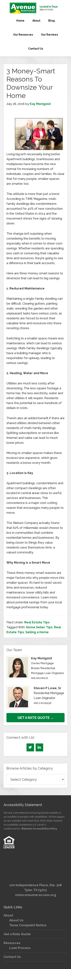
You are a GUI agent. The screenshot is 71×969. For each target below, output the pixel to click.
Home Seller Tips (39, 627)
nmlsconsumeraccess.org (35, 895)
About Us (16, 920)
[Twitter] (30, 747)
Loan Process (19, 948)
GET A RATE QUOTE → (35, 718)
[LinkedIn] (39, 747)
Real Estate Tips (37, 622)
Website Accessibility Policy (39, 828)
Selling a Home (37, 632)
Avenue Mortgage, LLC (35, 8)
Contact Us (12, 957)
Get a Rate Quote (17, 934)
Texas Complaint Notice (27, 925)
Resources (12, 943)
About (8, 915)
